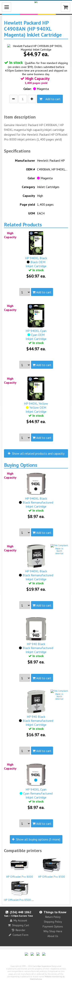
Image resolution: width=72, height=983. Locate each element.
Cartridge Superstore (42, 966)
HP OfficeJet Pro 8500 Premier (22, 900)
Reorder (20, 930)
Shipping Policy (53, 921)
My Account (20, 920)
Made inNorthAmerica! (59, 551)
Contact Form (20, 935)
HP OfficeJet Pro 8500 (51, 876)
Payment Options (53, 926)
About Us (52, 936)
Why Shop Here (52, 931)
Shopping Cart (20, 925)
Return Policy (53, 917)
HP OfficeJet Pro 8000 (19, 876)
